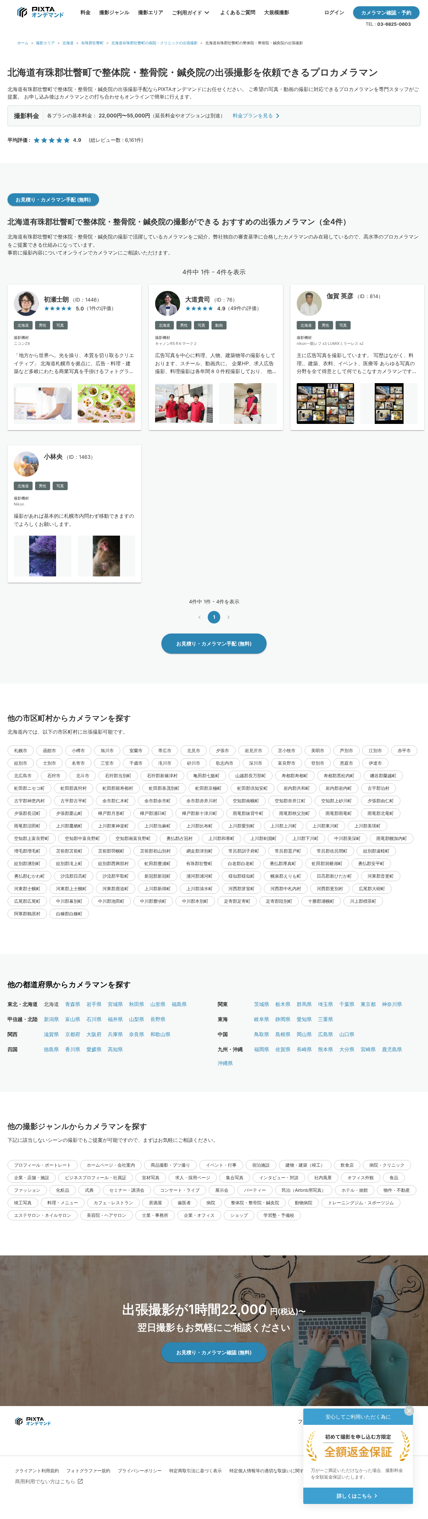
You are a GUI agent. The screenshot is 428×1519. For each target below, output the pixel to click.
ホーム (23, 42)
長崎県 (304, 1049)
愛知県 (304, 1019)
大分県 (346, 1049)
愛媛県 (94, 1049)
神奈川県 (392, 1004)
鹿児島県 (392, 1049)
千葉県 (346, 1004)
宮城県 (115, 1004)
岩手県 (94, 1004)
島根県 (282, 1034)
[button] (21, 751)
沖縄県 (225, 1063)
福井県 (115, 1019)
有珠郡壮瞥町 (92, 42)
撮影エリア (45, 42)
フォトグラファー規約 (88, 1470)
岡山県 (304, 1034)
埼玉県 (325, 1004)
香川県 (72, 1049)
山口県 (346, 1034)
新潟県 (51, 1019)
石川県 (94, 1019)
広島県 (325, 1034)
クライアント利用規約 (37, 1470)
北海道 (68, 42)
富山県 (72, 1019)
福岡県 (261, 1049)
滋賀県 (51, 1034)
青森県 (72, 1004)
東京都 (368, 1004)
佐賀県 (282, 1049)
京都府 (72, 1034)
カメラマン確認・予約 (386, 12)
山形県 (157, 1004)
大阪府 (94, 1034)
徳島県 (51, 1049)
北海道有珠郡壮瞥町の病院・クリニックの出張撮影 (154, 42)
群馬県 (304, 1004)
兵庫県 (115, 1034)
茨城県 (261, 1004)
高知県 (115, 1049)
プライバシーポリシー (140, 1470)
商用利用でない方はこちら (45, 1481)
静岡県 (282, 1019)
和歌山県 (160, 1034)
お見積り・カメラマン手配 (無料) (53, 199)
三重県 (325, 1019)
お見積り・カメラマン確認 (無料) (214, 1352)
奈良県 (136, 1034)
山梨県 (136, 1019)
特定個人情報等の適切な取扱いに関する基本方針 (277, 1470)
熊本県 (325, 1049)
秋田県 (136, 1004)
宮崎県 (368, 1049)
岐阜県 (261, 1019)
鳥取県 (261, 1034)
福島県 (179, 1004)
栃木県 (282, 1004)
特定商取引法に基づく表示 (195, 1470)
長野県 (157, 1019)
